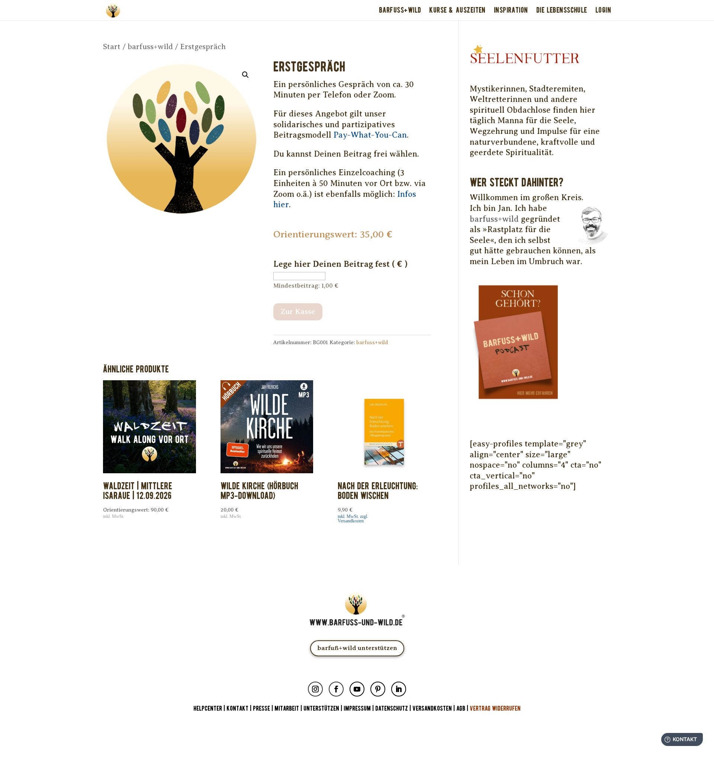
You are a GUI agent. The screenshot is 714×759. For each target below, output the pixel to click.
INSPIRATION (511, 10)
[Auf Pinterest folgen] (377, 689)
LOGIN (603, 10)
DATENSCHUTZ (391, 708)
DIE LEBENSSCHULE (561, 10)
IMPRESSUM (357, 708)
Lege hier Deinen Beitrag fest (340, 264)
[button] (245, 74)
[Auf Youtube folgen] (357, 689)
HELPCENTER (207, 708)
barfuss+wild (150, 46)
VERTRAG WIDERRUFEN (495, 708)
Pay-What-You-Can (370, 135)
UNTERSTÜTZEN (321, 708)
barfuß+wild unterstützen (357, 647)
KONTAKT (238, 708)
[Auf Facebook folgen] (336, 689)
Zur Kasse (298, 311)
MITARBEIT (286, 708)
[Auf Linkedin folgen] (398, 689)
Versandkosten (351, 520)
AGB (460, 708)
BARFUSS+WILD (400, 10)
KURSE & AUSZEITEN (457, 10)
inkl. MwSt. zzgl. (353, 516)
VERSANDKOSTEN (432, 708)
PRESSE (261, 708)
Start (111, 46)
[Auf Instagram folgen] (315, 689)
